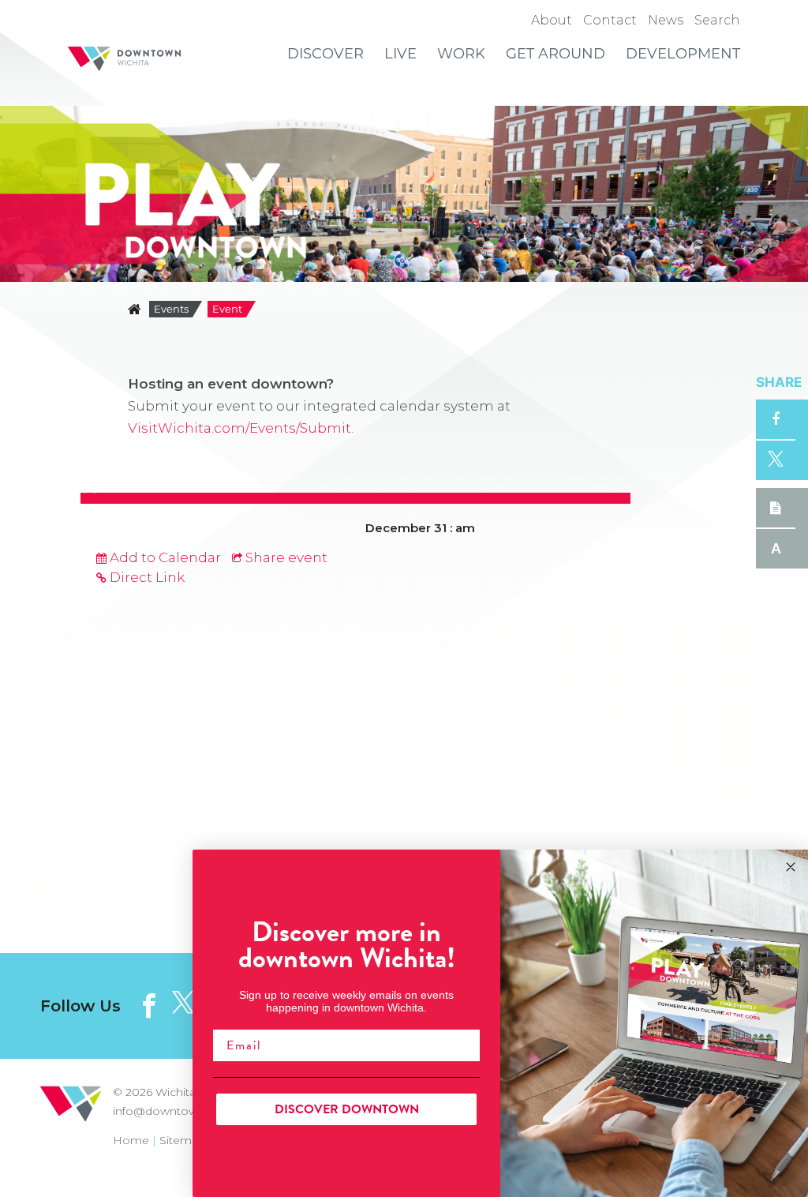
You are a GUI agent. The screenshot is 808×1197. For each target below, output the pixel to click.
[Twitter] (183, 1003)
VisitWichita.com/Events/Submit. (241, 428)
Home (131, 1140)
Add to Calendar (164, 557)
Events (171, 308)
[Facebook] (149, 1005)
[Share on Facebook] (775, 419)
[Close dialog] (790, 866)
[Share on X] (775, 460)
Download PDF (775, 507)
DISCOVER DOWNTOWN (347, 1109)
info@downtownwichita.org (189, 1111)
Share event (284, 557)
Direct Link (146, 577)
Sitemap (182, 1140)
